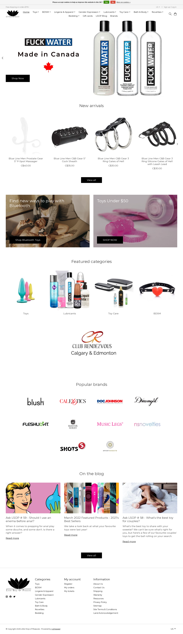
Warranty (97, 595)
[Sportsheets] (110, 446)
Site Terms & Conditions (105, 609)
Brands (114, 16)
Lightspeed (55, 629)
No (113, 2)
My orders (69, 587)
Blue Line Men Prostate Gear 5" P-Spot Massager (26, 160)
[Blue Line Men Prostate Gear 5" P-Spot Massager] (26, 135)
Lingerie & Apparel (44, 591)
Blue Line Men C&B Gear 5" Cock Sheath (70, 160)
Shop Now (18, 78)
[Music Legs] (110, 424)
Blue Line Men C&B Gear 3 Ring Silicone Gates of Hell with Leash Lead (157, 161)
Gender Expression (44, 595)
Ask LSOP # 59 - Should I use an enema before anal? (28, 519)
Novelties (39, 609)
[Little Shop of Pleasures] (12, 14)
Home (26, 12)
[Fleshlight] (36, 424)
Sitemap (97, 606)
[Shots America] (73, 446)
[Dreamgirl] (147, 402)
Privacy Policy (100, 602)
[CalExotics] (73, 402)
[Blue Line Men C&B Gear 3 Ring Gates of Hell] (113, 135)
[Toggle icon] (170, 14)
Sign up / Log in (170, 7)
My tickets (69, 591)
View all (91, 180)
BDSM (157, 313)
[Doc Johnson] (110, 402)
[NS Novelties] (147, 424)
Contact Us (98, 587)
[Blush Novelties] (36, 402)
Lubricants (69, 313)
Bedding (39, 613)
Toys (26, 313)
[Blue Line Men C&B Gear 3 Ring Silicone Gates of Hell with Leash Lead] (157, 135)
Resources (98, 598)
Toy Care (113, 313)
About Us (98, 584)
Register (68, 584)
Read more (12, 538)
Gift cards (88, 16)
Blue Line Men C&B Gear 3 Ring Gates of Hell (113, 160)
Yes (106, 2)
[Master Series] (73, 424)
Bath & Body (41, 606)
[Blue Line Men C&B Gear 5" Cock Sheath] (70, 135)
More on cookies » (123, 2)
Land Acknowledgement (105, 613)
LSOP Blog (101, 16)
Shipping (97, 591)
